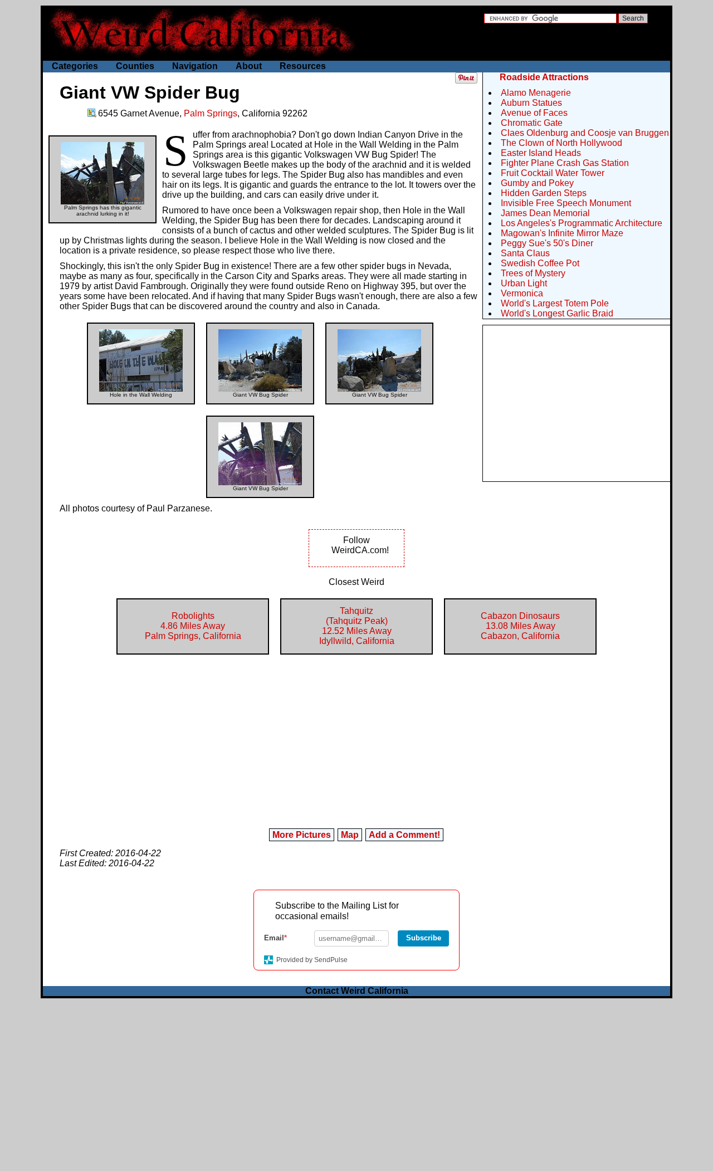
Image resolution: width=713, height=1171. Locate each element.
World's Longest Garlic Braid (557, 313)
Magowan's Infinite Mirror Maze (562, 233)
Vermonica (522, 293)
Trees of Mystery (533, 273)
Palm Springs (210, 113)
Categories (75, 66)
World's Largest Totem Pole (555, 303)
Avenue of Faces (534, 113)
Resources (303, 66)
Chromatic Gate (532, 123)
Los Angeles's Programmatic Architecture (581, 223)
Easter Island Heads (541, 153)
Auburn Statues (531, 103)
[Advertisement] (576, 403)
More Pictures (301, 835)
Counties (135, 66)
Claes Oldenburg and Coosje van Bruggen (585, 133)
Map (350, 835)
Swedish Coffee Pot (540, 263)
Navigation (195, 66)
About (249, 66)
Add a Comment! (404, 835)
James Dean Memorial (545, 213)
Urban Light (524, 283)
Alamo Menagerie (536, 92)
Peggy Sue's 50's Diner (547, 243)
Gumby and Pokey (537, 183)
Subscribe (423, 938)
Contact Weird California (356, 991)
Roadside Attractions (544, 77)
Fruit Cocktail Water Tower (552, 173)
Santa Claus (525, 253)
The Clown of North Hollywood (561, 143)
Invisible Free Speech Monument (566, 203)
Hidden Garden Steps (544, 193)
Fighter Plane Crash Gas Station (565, 163)
